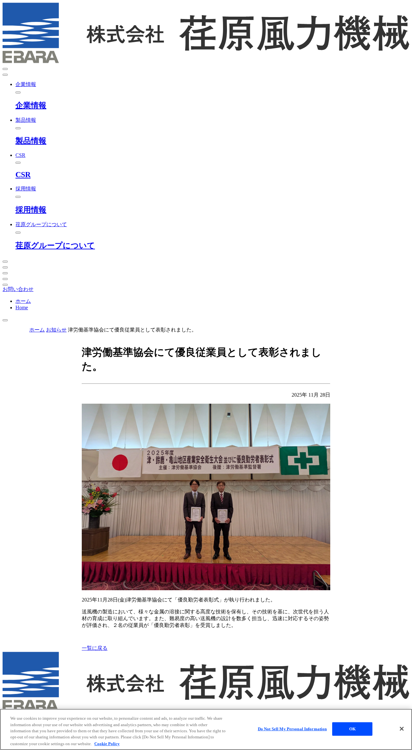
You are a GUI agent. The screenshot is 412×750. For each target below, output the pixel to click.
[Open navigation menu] (5, 69)
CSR (23, 174)
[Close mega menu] (18, 92)
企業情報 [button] (25, 84)
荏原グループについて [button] (41, 224)
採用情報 (30, 210)
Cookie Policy (107, 743)
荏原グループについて (55, 245)
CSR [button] (20, 155)
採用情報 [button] (25, 188)
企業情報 (30, 105)
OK (352, 728)
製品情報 (30, 141)
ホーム (23, 301)
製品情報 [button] (25, 120)
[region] (206, 729)
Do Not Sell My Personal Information (292, 728)
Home (21, 307)
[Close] (402, 729)
